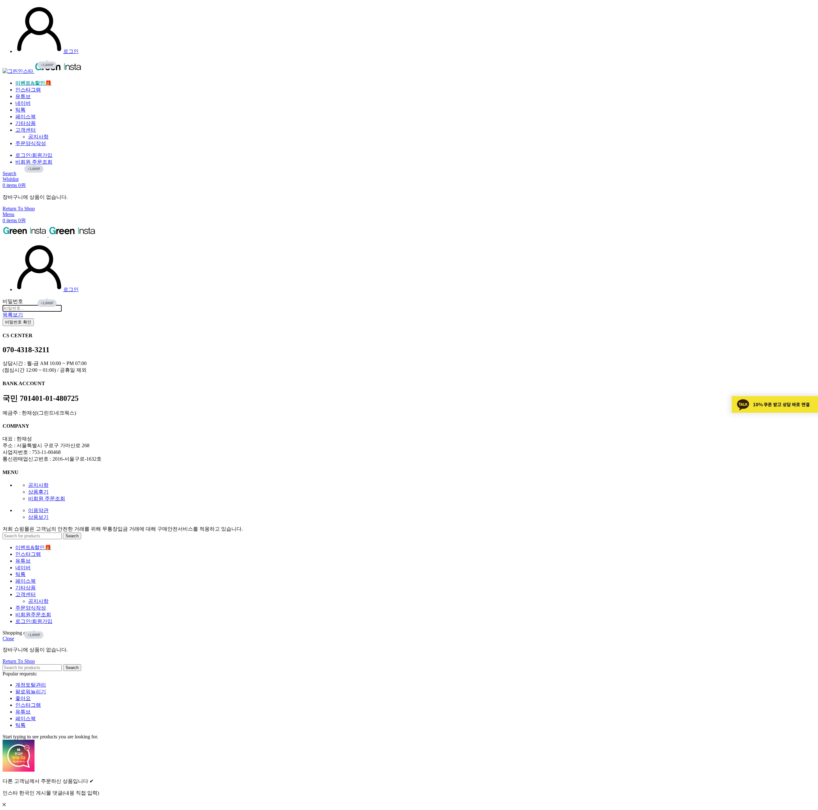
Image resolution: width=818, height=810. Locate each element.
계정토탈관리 (30, 685)
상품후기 (38, 492)
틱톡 (20, 725)
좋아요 (23, 698)
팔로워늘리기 (30, 691)
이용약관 (38, 510)
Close (8, 638)
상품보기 (38, 517)
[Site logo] (19, 71)
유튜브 (23, 711)
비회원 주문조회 (46, 498)
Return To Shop (19, 208)
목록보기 (13, 314)
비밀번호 (13, 301)
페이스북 (25, 718)
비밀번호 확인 (18, 322)
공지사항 (38, 136)
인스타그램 (28, 705)
